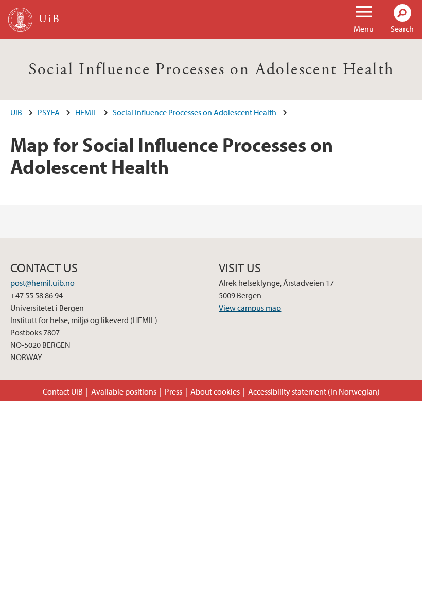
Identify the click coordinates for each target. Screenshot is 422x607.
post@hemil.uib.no (42, 283)
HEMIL (86, 112)
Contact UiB (63, 391)
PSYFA (49, 112)
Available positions (123, 391)
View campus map (250, 307)
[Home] (20, 20)
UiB (16, 112)
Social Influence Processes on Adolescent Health (211, 69)
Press (173, 391)
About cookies (215, 391)
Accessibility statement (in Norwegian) (314, 391)
